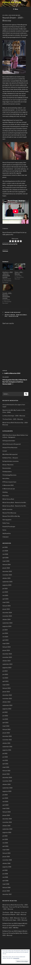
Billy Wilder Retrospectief (10, 454)
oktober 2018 (6, 863)
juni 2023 (5, 674)
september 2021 (7, 746)
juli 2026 (5, 547)
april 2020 (5, 805)
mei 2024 (5, 636)
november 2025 (7, 575)
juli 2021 (4, 753)
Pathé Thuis (6, 523)
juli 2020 (5, 795)
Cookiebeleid (16, 958)
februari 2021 (6, 770)
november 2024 (7, 616)
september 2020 (7, 788)
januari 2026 (6, 568)
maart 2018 (5, 884)
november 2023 (7, 657)
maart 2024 (5, 643)
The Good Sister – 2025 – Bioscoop (12, 419)
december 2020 (7, 777)
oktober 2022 (6, 702)
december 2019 (7, 819)
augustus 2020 (6, 791)
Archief (4, 451)
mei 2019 (5, 843)
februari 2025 (6, 606)
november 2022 (7, 698)
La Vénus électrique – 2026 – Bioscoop (13, 416)
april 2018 (5, 880)
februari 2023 (6, 688)
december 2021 (7, 736)
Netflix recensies (7, 509)
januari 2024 (6, 650)
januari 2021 (6, 774)
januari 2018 (6, 891)
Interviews (5, 495)
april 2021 (5, 764)
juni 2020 (5, 798)
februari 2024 (6, 647)
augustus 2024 (6, 626)
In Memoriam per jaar (8, 489)
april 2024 (5, 640)
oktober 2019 (6, 825)
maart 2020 (5, 808)
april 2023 (5, 681)
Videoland (5, 537)
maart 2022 (5, 726)
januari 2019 (6, 856)
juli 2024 (5, 630)
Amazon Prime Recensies (9, 447)
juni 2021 (5, 757)
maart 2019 (5, 849)
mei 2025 (5, 595)
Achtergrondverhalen (8, 440)
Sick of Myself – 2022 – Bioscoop (16, 914)
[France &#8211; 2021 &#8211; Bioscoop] (20, 266)
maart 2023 (5, 685)
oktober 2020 (6, 784)
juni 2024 (5, 633)
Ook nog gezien (6, 519)
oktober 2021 (6, 743)
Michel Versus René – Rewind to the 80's (14, 502)
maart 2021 (5, 767)
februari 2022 (6, 729)
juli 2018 (4, 870)
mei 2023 (5, 678)
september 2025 (7, 581)
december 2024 (7, 612)
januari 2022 (6, 733)
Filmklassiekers (7, 471)
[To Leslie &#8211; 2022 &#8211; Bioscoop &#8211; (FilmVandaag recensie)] (7, 287)
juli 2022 (5, 712)
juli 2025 (5, 588)
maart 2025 (5, 602)
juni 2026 (5, 551)
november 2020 (7, 781)
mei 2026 (5, 554)
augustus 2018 (6, 867)
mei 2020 (5, 801)
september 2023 (7, 664)
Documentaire (6, 468)
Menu (16, 9)
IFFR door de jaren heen (9, 482)
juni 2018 (5, 874)
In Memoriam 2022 (8, 485)
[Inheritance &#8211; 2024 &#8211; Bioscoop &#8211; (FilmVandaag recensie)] (7, 266)
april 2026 (5, 557)
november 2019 (7, 822)
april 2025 (5, 599)
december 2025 (7, 571)
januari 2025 (6, 609)
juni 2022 (5, 715)
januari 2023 (6, 691)
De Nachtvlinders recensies (10, 461)
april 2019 (5, 846)
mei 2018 (5, 877)
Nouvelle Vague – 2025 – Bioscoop (17, 920)
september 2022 (7, 705)
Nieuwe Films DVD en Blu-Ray (11, 516)
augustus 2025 (6, 585)
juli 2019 (4, 836)
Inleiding (5, 492)
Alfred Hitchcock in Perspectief (11, 444)
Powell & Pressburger (8, 526)
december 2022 (7, 695)
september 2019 (7, 829)
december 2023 (7, 654)
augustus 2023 (6, 667)
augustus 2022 (6, 709)
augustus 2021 (6, 750)
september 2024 (7, 623)
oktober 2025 (6, 578)
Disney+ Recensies (7, 464)
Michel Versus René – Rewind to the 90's (14, 506)
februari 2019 (6, 853)
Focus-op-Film (11, 2)
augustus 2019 (6, 832)
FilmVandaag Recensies (9, 475)
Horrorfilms (5, 478)
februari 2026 (6, 564)
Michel (18, 15)
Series (4, 530)
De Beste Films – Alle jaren (10, 458)
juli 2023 (5, 671)
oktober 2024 (6, 619)
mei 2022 (5, 719)
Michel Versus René (8, 499)
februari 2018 (6, 887)
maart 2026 (5, 561)
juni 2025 (5, 592)
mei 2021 (5, 760)
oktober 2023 (6, 661)
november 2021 (7, 739)
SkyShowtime (6, 533)
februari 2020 (6, 812)
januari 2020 (6, 815)
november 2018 (7, 860)
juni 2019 (5, 839)
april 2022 (5, 722)
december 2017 (7, 894)
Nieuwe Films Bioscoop (13, 312)
